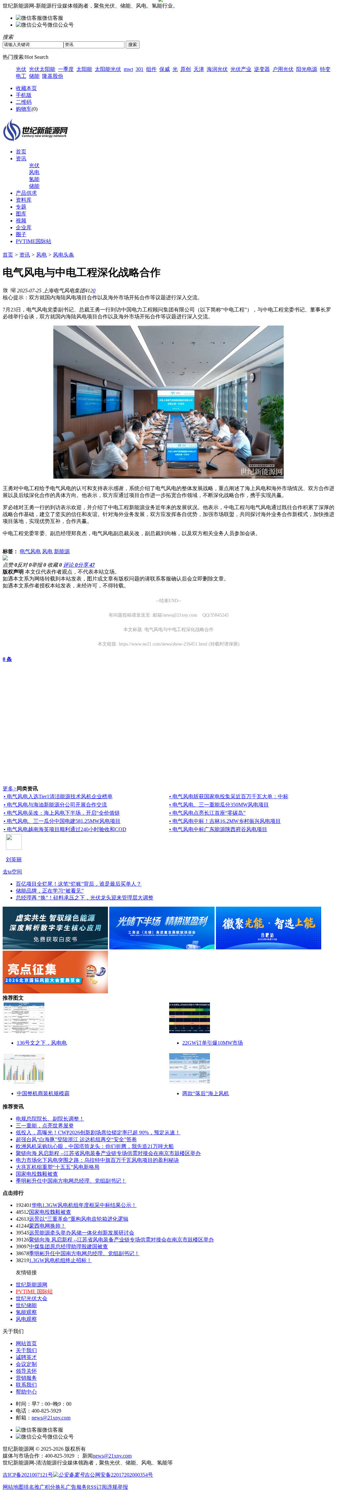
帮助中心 (26, 1391)
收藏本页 (26, 88)
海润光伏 (217, 69)
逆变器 (262, 69)
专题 (21, 207)
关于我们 (26, 1350)
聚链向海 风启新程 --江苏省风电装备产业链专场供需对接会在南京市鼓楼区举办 (108, 1153)
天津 (199, 69)
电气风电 (30, 551)
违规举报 (117, 1487)
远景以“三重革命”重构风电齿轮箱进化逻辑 (78, 1219)
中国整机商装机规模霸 (43, 1093)
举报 (39, 565)
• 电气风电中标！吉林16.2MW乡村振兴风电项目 (225, 821)
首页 (21, 151)
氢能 (34, 179)
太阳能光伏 (108, 69)
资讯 (21, 158)
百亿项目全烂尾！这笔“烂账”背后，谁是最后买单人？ (79, 884)
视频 (21, 220)
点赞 (10, 565)
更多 (10, 788)
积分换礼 (55, 1487)
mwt (128, 69)
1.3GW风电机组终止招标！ (60, 1260)
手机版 (24, 95)
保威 (164, 69)
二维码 (24, 102)
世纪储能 (26, 1305)
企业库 (24, 227)
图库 (21, 213)
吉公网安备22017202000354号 (119, 1475)
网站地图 (13, 1487)
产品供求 (26, 193)
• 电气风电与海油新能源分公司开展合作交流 (55, 804)
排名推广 (34, 1487)
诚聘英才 (26, 1357)
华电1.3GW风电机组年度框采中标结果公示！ (84, 1205)
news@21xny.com (51, 1417)
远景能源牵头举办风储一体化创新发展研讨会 (81, 1232)
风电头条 (63, 255)
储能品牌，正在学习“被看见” (50, 891)
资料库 (24, 200)
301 (139, 69)
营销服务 (26, 1378)
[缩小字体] (13, 289)
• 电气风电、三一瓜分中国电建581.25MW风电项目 (62, 821)
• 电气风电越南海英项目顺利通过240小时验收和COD (65, 829)
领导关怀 (26, 1371)
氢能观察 (26, 1312)
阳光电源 (306, 69)
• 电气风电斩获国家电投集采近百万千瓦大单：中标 (228, 796)
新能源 (62, 551)
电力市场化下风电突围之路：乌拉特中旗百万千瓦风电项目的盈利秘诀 (97, 1160)
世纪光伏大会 (31, 1298)
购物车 (24, 109)
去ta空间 (12, 871)
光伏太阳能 (42, 69)
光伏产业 (240, 69)
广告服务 (76, 1487)
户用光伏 (283, 69)
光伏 (21, 69)
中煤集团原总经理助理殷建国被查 (68, 1246)
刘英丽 (14, 859)
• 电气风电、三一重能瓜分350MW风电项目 (219, 804)
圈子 (21, 234)
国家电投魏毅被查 (37, 1174)
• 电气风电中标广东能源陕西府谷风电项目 (218, 829)
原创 (185, 69)
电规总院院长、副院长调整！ (50, 1119)
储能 (34, 76)
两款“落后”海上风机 (205, 1093)
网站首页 (26, 1343)
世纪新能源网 (31, 1284)
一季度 (66, 69)
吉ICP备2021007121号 (28, 1475)
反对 (24, 565)
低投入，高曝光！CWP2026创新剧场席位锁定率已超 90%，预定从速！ (98, 1132)
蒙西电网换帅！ (47, 1226)
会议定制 (26, 1364)
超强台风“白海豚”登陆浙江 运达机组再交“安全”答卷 (76, 1139)
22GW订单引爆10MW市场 (212, 1043)
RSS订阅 (97, 1487)
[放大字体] (5, 289)
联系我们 (26, 1385)
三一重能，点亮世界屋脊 (45, 1125)
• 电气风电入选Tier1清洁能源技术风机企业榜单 (58, 796)
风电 (34, 172)
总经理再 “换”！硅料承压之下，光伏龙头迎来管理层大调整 (84, 897)
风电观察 (26, 1319)
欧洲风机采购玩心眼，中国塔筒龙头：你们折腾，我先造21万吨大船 (95, 1146)
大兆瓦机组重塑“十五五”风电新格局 (57, 1167)
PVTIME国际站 (33, 241)
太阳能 (84, 69)
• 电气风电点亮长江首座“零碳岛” (207, 813)
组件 (151, 69)
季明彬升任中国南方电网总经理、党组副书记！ (71, 1181)
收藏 (54, 565)
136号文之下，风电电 (42, 1043)
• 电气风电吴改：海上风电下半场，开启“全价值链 (62, 813)
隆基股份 (52, 76)
